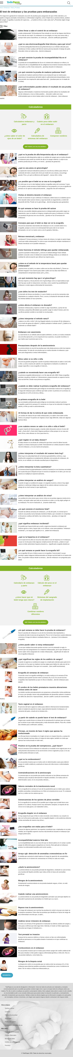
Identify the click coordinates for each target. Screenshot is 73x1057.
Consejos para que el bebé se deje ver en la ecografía (41, 223)
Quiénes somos (9, 1008)
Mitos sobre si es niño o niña (30, 359)
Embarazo (7, 7)
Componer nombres (58, 136)
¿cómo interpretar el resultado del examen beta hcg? (40, 453)
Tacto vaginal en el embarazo (30, 704)
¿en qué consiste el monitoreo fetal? (33, 509)
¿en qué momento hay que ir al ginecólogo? (37, 278)
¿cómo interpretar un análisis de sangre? (35, 480)
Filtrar (5, 26)
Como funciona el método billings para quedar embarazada (43, 250)
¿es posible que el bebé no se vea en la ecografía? (39, 181)
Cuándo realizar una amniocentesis (33, 894)
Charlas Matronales (10, 1035)
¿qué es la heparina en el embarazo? (33, 537)
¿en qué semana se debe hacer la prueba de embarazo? (41, 630)
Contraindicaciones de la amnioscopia (34, 773)
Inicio (1, 7)
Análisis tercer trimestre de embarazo (34, 921)
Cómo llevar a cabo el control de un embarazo (37, 31)
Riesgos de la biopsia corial (30, 961)
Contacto (7, 1011)
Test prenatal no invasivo (29, 934)
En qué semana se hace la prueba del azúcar (37, 208)
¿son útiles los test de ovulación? (32, 292)
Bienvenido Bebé (10, 1038)
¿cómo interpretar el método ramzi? (33, 319)
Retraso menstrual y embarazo (31, 236)
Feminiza (7, 1045)
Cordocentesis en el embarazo (31, 948)
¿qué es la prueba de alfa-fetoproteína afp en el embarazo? (43, 155)
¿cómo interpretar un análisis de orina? (35, 496)
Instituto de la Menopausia (12, 1042)
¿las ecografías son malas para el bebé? (35, 827)
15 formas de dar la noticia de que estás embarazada (40, 413)
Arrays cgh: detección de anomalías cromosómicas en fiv (42, 854)
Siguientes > (7, 975)
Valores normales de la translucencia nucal (36, 786)
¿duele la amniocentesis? (29, 867)
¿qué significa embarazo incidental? (33, 524)
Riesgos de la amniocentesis (30, 881)
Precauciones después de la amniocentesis (36, 346)
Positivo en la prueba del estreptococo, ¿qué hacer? (40, 746)
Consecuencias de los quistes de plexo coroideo (38, 800)
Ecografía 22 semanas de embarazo (33, 673)
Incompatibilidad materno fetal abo (33, 840)
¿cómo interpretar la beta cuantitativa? (34, 467)
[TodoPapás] (14, 4)
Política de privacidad (11, 1015)
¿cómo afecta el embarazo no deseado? (35, 305)
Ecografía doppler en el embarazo (32, 813)
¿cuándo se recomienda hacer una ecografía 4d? (39, 372)
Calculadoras (36, 107)
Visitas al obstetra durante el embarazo (35, 195)
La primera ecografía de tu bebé (31, 399)
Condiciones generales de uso (13, 1025)
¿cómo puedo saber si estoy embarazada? (36, 645)
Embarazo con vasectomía (29, 332)
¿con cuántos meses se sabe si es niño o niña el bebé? (41, 426)
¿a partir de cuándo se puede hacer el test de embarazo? (42, 718)
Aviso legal (8, 1018)
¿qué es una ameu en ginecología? (33, 168)
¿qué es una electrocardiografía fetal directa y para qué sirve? (44, 44)
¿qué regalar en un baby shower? (32, 440)
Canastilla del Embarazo (12, 1032)
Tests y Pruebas (15, 7)
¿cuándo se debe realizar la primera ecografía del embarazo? (44, 386)
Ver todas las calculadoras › (35, 146)
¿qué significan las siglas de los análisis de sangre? (40, 659)
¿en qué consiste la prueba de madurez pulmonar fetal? (42, 72)
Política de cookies (10, 1022)
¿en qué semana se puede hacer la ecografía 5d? (39, 550)
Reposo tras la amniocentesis (30, 907)
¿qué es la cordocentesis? (29, 759)
